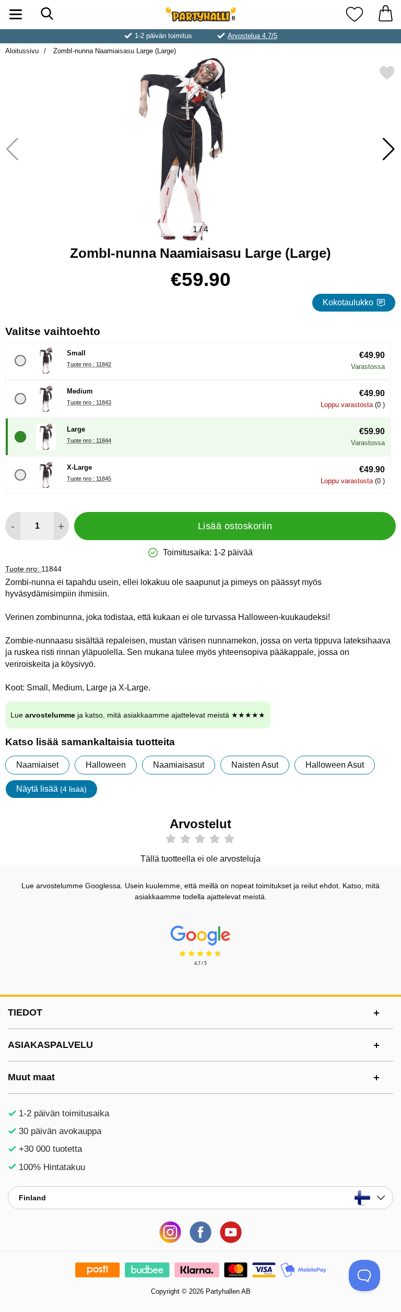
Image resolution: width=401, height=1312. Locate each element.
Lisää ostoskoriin (235, 526)
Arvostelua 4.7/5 (252, 36)
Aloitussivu (22, 51)
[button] (389, 149)
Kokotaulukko (348, 302)
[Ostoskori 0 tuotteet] (385, 14)
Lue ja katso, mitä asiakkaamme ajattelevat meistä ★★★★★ (137, 715)
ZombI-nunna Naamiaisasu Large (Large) (113, 51)
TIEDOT (25, 1012)
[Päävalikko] (15, 14)
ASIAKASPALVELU (50, 1045)
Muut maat (31, 1077)
